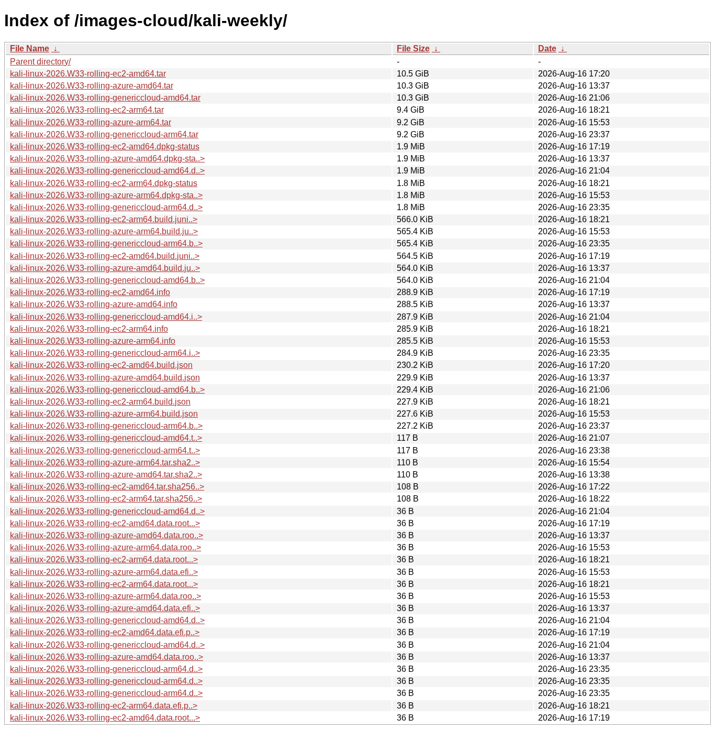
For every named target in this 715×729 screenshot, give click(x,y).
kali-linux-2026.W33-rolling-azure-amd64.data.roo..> (106, 535)
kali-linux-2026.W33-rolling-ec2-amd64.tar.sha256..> (107, 486)
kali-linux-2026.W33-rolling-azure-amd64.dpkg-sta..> (107, 158)
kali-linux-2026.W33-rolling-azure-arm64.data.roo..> (105, 547)
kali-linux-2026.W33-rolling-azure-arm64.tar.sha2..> (105, 462)
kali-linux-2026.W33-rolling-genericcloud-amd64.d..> (107, 170)
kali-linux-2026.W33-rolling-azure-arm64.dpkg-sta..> (106, 195)
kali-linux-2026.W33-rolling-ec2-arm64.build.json (100, 401)
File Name (29, 48)
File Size (413, 48)
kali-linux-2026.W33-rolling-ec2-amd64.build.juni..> (104, 256)
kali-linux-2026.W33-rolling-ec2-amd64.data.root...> (105, 523)
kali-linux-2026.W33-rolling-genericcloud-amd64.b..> (107, 280)
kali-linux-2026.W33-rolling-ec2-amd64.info (90, 292)
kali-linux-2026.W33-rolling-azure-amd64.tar (91, 85)
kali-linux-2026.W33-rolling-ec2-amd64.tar (88, 73)
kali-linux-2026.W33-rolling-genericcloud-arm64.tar (104, 134)
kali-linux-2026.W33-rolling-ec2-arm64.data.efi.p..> (103, 705)
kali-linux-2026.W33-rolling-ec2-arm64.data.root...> (104, 559)
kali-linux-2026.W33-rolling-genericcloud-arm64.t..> (105, 450)
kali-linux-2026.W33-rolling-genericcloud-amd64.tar (105, 97)
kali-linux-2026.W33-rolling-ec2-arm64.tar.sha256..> (106, 498)
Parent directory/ (40, 61)
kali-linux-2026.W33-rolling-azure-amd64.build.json (105, 377)
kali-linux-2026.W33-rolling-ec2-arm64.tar (87, 109)
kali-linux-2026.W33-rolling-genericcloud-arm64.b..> (106, 243)
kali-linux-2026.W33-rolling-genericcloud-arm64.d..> (106, 207)
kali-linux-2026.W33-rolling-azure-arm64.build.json (104, 413)
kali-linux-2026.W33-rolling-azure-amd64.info (93, 304)
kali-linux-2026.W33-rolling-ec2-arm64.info (89, 328)
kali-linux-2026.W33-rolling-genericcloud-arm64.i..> (105, 353)
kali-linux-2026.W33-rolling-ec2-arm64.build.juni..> (103, 219)
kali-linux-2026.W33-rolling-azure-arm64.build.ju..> (104, 231)
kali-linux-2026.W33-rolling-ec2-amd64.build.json (101, 365)
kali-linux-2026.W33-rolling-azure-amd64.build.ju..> (105, 268)
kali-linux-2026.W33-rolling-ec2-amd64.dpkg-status (104, 146)
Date (547, 48)
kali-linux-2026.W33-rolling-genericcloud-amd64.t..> (106, 437)
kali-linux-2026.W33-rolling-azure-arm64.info (92, 340)
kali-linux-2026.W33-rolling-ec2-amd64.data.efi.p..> (104, 632)
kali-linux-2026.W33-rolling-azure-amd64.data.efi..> (105, 608)
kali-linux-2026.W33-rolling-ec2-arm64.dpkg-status (103, 183)
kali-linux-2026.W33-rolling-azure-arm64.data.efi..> (104, 572)
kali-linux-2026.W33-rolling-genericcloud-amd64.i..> (106, 316)
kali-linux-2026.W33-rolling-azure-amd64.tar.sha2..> (106, 474)
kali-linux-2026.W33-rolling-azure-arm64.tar (90, 122)
